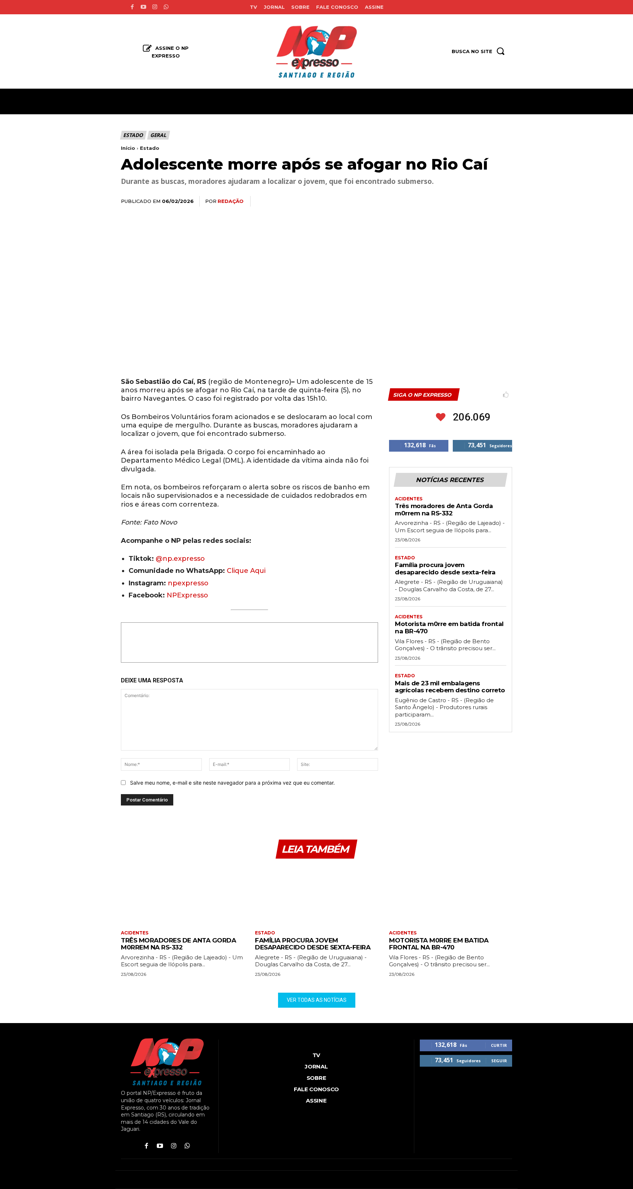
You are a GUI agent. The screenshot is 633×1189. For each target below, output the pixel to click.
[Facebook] (132, 7)
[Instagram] (155, 7)
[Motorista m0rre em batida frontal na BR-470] (450, 895)
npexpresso (187, 583)
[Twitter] (436, 201)
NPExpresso (187, 595)
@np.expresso (180, 559)
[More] (504, 201)
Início (128, 148)
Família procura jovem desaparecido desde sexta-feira (445, 568)
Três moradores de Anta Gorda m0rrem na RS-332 (444, 509)
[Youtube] (143, 7)
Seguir (499, 1060)
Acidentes (408, 498)
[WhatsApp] (453, 201)
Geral (158, 135)
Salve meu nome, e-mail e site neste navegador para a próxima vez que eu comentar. (232, 782)
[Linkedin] (470, 201)
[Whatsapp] (166, 7)
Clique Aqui (246, 571)
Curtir (499, 1045)
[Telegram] (487, 201)
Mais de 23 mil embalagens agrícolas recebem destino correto (450, 686)
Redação (231, 201)
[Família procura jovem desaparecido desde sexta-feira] (316, 895)
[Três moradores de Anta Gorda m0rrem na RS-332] (182, 895)
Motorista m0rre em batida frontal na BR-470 (439, 944)
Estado (133, 135)
